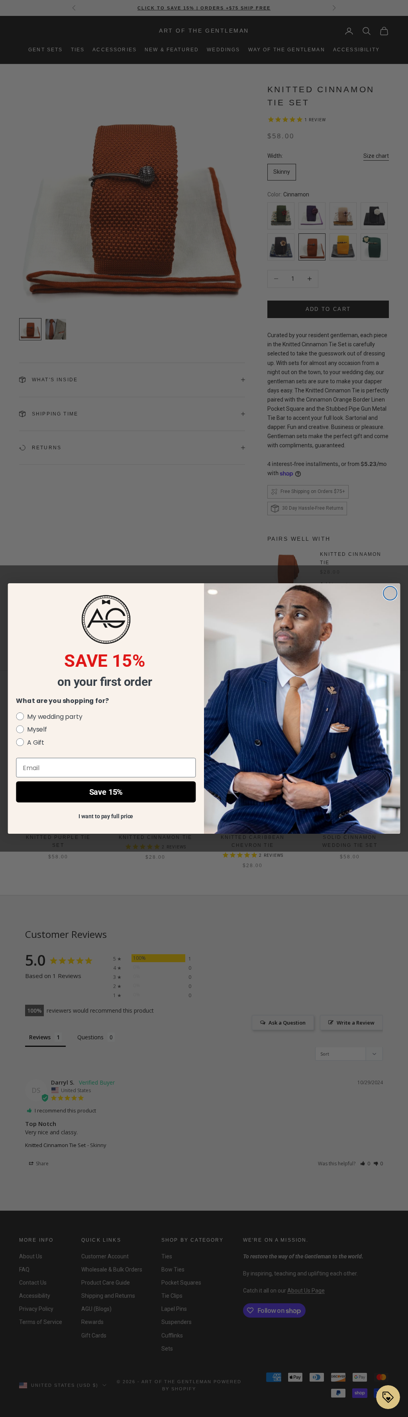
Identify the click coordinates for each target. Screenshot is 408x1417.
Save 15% (106, 792)
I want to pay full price (105, 816)
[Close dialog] (390, 593)
